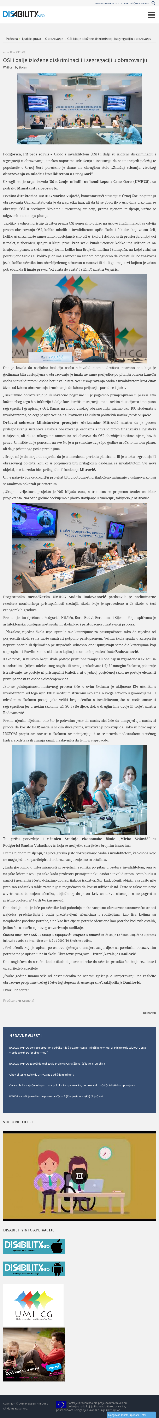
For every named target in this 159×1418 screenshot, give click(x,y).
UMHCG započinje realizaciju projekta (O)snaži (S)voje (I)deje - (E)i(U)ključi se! (56, 1096)
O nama (99, 3)
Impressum (111, 3)
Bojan (23, 67)
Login (145, 3)
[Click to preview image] (79, 108)
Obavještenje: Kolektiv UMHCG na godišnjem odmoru (41, 1074)
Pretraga (153, 3)
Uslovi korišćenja (130, 3)
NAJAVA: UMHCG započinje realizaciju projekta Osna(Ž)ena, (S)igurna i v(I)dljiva (57, 1063)
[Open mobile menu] (151, 15)
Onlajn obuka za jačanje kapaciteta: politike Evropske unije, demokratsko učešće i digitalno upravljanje (72, 1085)
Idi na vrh (149, 1013)
